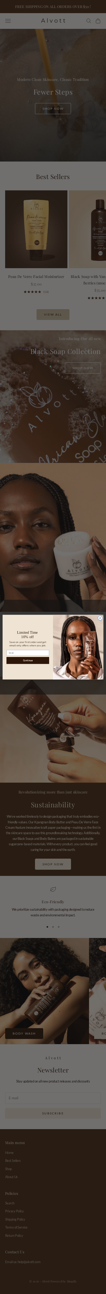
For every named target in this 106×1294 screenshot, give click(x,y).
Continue (28, 660)
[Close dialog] (100, 618)
